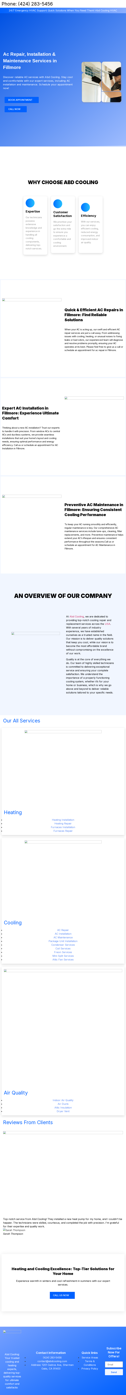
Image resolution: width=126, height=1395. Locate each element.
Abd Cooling (76, 616)
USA (107, 623)
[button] (6, 1226)
